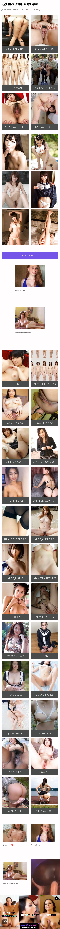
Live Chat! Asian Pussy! (30, 255)
